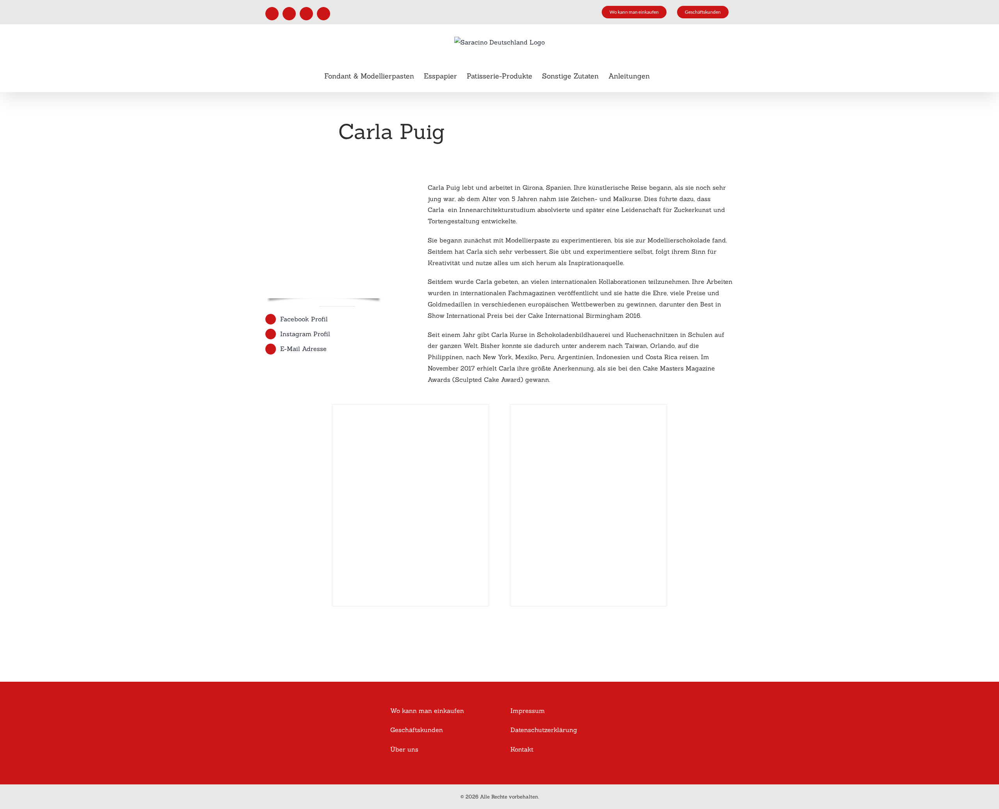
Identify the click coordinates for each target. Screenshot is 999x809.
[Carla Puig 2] (588, 408)
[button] (662, 76)
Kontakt (521, 749)
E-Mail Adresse (303, 349)
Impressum (527, 711)
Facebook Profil (304, 319)
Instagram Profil (305, 334)
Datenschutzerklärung (543, 730)
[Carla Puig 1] (410, 408)
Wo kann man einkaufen (427, 711)
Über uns (404, 749)
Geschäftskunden (416, 730)
